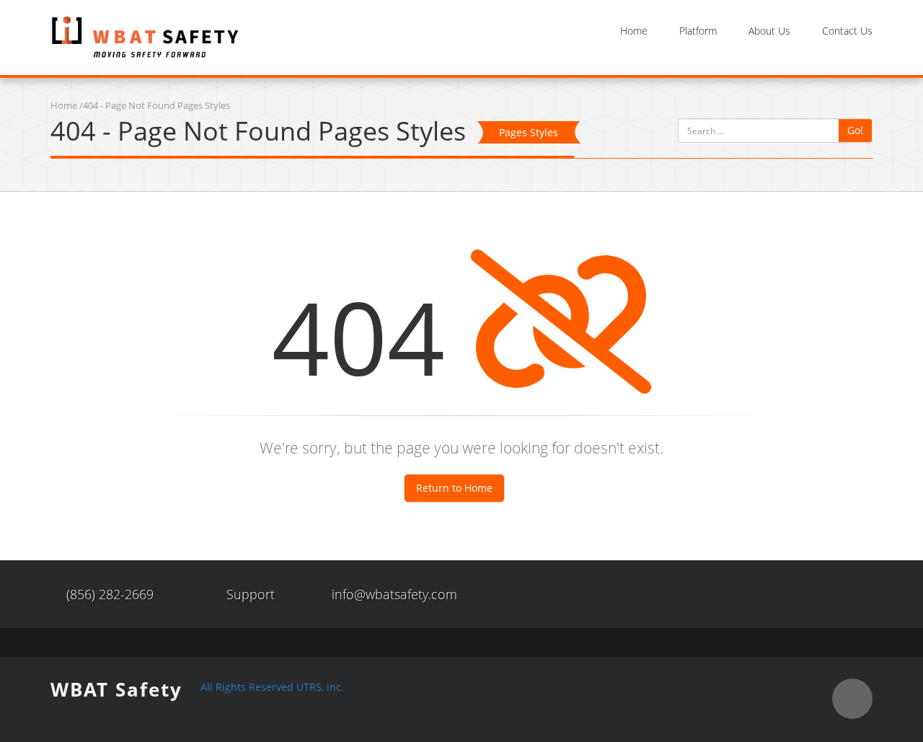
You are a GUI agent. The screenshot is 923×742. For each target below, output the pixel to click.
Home (634, 30)
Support (250, 594)
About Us (769, 30)
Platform (698, 30)
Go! (855, 130)
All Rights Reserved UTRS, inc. (272, 687)
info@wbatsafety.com (394, 594)
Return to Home (454, 488)
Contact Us (847, 30)
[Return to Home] (144, 37)
